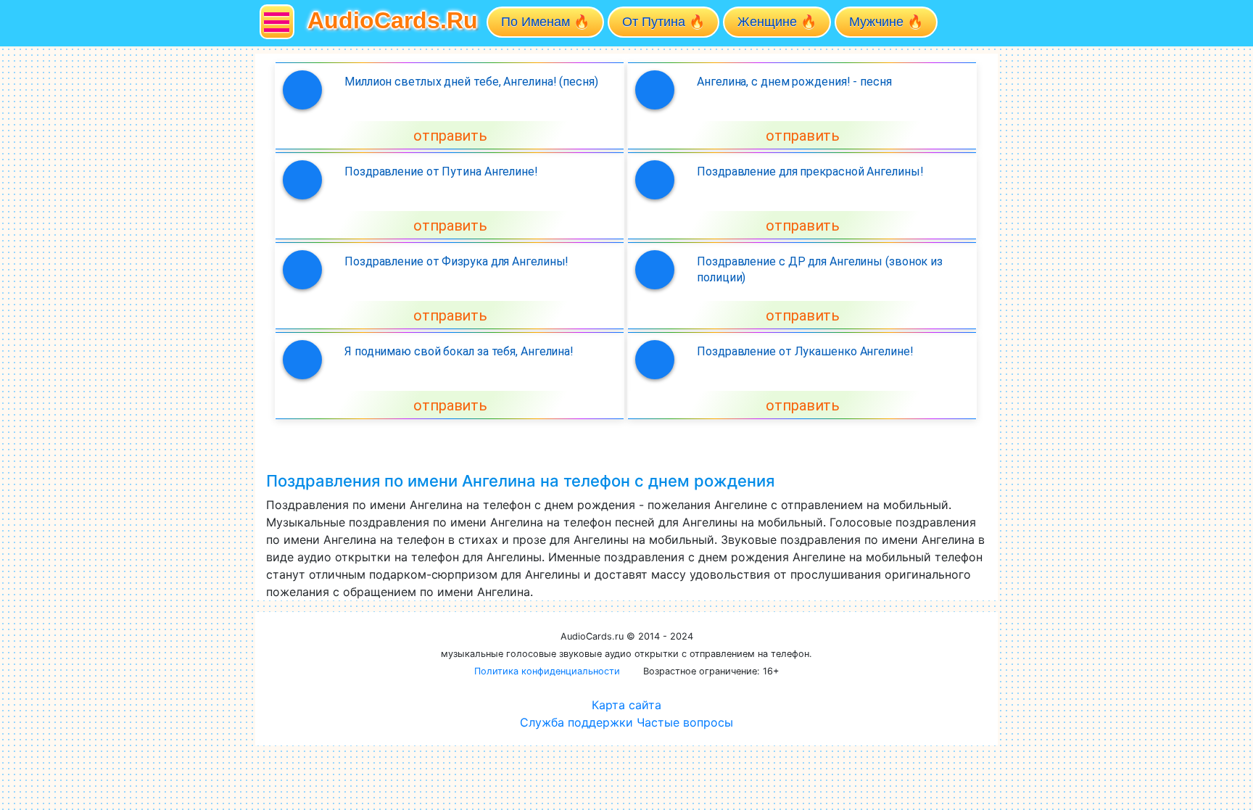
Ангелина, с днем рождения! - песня (794, 81)
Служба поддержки (576, 722)
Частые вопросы (685, 722)
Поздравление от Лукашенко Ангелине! (805, 351)
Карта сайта (626, 705)
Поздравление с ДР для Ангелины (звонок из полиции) (820, 269)
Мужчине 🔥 (886, 22)
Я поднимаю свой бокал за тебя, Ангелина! (459, 351)
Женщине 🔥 (776, 22)
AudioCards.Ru (392, 20)
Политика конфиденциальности (547, 671)
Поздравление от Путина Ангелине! (441, 171)
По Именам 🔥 (545, 22)
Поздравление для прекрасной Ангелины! (810, 171)
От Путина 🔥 (663, 22)
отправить (450, 135)
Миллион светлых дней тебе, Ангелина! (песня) (471, 81)
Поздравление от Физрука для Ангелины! (456, 261)
